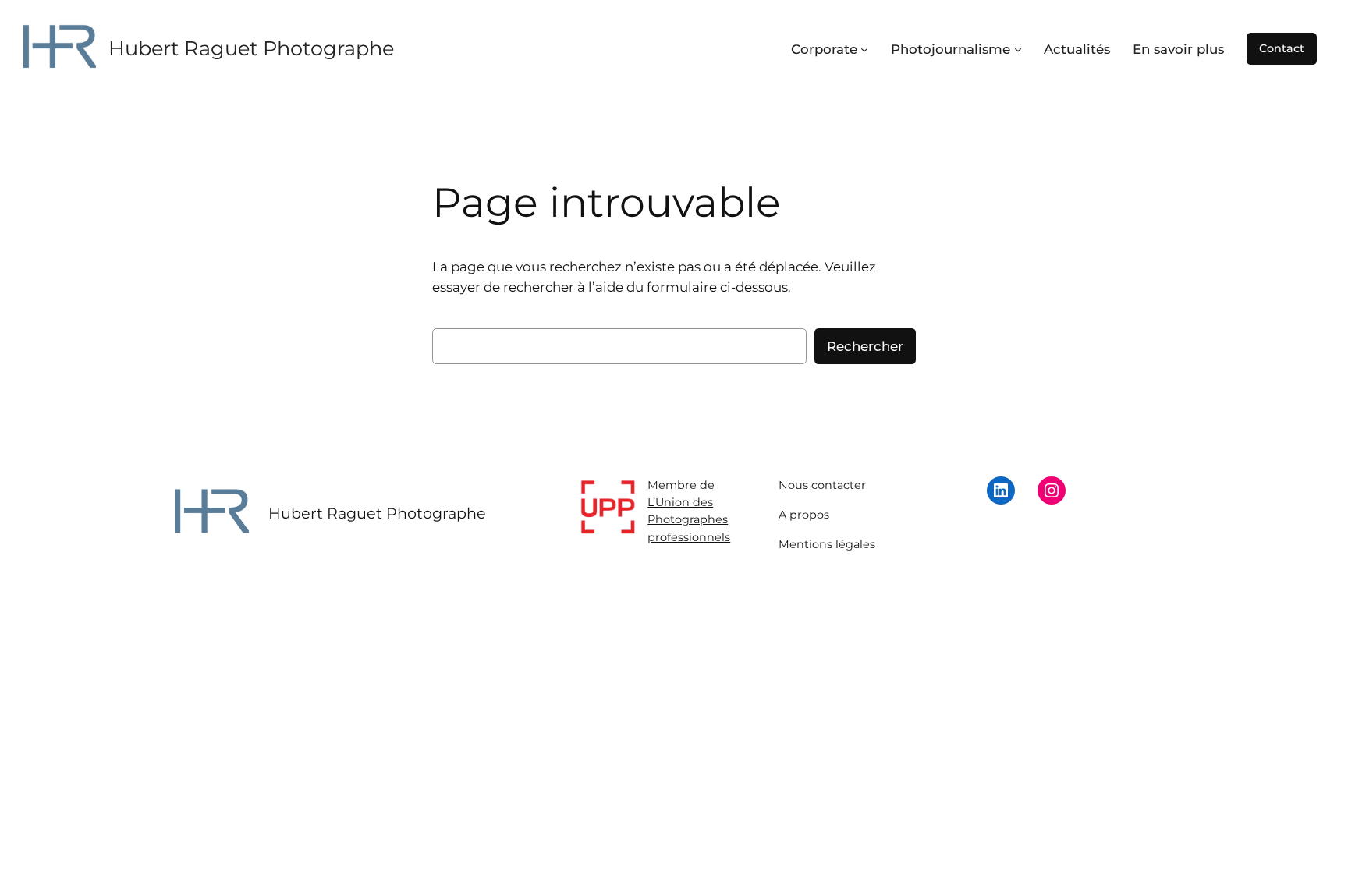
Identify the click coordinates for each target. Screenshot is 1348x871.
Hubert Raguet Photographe (251, 48)
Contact (1281, 48)
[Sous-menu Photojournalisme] (1018, 49)
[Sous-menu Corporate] (864, 49)
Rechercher (865, 346)
